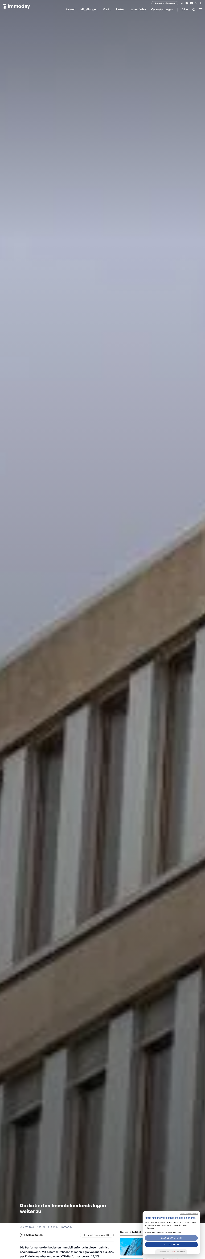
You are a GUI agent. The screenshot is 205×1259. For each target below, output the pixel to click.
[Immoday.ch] (16, 7)
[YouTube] (191, 3)
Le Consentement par (171, 1252)
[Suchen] (193, 9)
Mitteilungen (89, 9)
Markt (107, 9)
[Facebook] (186, 3)
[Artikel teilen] (22, 1235)
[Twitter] (196, 3)
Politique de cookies (173, 1232)
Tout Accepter (171, 1245)
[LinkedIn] (201, 3)
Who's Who (138, 9)
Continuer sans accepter (189, 1214)
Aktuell (70, 9)
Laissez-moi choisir (171, 1238)
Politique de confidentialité (154, 1232)
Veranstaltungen (162, 9)
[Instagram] (182, 3)
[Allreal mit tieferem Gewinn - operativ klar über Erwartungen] (131, 1246)
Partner (121, 9)
